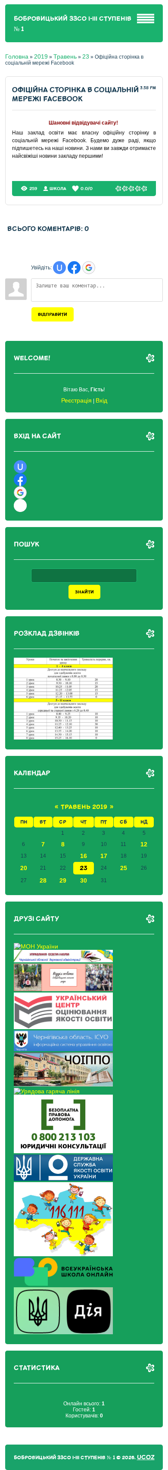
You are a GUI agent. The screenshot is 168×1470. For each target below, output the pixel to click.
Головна (16, 56)
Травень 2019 (84, 807)
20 (23, 868)
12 (143, 844)
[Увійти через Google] (88, 267)
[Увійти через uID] (59, 267)
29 (62, 880)
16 (83, 855)
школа (58, 188)
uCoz (146, 1457)
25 (123, 868)
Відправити (52, 314)
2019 (41, 56)
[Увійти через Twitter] (20, 505)
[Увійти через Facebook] (74, 267)
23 (85, 56)
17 (103, 855)
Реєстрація (76, 400)
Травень (65, 56)
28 (43, 880)
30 (83, 880)
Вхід (101, 400)
